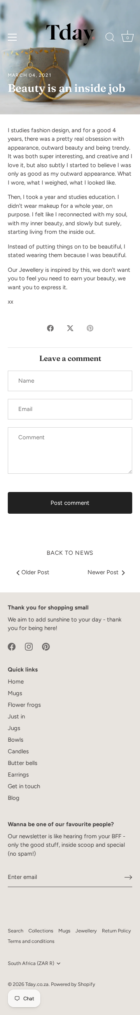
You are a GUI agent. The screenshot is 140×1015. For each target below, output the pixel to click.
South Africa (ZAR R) (31, 963)
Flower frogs (24, 704)
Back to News (70, 552)
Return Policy (116, 931)
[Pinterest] (46, 646)
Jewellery (86, 931)
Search (15, 931)
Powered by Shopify (73, 984)
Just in (16, 716)
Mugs (15, 693)
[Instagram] (29, 646)
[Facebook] (12, 646)
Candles (18, 751)
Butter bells (22, 763)
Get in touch (24, 786)
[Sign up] (128, 877)
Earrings (18, 774)
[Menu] (12, 37)
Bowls (15, 739)
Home (16, 681)
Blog (13, 797)
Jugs (14, 728)
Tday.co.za (37, 984)
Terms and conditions (31, 941)
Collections (40, 931)
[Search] (110, 38)
